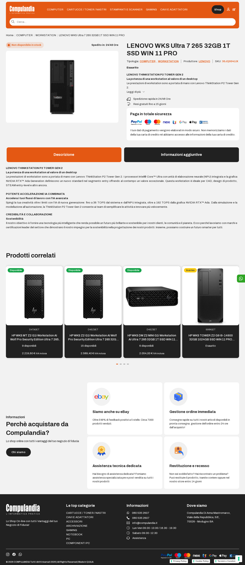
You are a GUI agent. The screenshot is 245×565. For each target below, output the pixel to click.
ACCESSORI (74, 521)
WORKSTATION (46, 35)
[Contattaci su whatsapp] (20, 554)
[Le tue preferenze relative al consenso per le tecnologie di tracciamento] (238, 558)
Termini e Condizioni (228, 561)
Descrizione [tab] (64, 155)
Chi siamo (18, 452)
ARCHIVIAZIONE (77, 525)
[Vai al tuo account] (228, 9)
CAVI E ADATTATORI (173, 9)
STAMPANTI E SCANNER (126, 9)
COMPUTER (55, 9)
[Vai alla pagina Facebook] (14, 554)
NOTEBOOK (74, 534)
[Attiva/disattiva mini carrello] (234, 9)
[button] (113, 56)
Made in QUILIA (85, 562)
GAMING (151, 9)
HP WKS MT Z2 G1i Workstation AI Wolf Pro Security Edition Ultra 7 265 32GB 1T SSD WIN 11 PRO (34, 339)
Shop (217, 9)
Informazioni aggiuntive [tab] (181, 155)
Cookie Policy (202, 561)
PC (68, 538)
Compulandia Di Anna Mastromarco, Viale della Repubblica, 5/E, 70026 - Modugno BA (208, 517)
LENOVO (204, 61)
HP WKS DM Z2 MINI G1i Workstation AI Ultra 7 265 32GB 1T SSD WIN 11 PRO (152, 339)
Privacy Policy (180, 561)
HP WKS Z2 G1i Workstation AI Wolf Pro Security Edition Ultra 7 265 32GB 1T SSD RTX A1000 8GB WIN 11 (93, 339)
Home (9, 35)
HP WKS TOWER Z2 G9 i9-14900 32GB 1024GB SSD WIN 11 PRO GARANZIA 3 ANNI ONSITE (211, 339)
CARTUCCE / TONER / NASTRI (86, 9)
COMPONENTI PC (78, 543)
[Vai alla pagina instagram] (8, 554)
